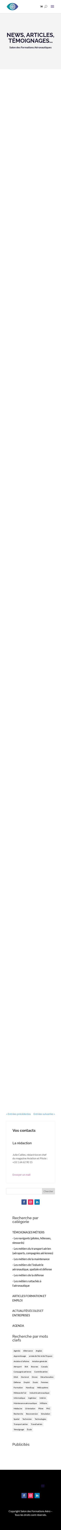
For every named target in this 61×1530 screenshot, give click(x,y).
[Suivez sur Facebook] (24, 1202)
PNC (48, 1408)
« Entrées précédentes (18, 1113)
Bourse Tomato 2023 (25, 517)
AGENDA (18, 1325)
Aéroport (18, 1366)
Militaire (43, 1403)
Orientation (30, 1408)
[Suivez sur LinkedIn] (37, 1202)
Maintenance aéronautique (25, 1403)
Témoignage (19, 1429)
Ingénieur (32, 1398)
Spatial (16, 1419)
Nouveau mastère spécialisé (23, 748)
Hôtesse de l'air (20, 1393)
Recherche (18, 1414)
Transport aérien (21, 1424)
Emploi (27, 1382)
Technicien (27, 1419)
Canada (44, 1366)
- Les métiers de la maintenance (31, 1259)
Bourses (34, 1366)
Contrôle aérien (41, 1371)
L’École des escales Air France (27, 443)
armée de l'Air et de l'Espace (40, 1356)
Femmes (44, 1382)
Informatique (19, 1398)
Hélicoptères (42, 1387)
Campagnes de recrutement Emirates (26, 587)
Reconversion (32, 1414)
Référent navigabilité (25, 252)
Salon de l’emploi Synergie (30, 829)
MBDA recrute (20, 313)
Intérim (43, 1398)
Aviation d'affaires (21, 1361)
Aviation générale (39, 1361)
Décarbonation (47, 1377)
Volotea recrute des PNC (29, 1070)
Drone (34, 1377)
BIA (26, 1366)
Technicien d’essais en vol (29, 120)
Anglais (39, 1351)
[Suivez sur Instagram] (30, 1202)
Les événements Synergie (29, 377)
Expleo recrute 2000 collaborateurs (25, 665)
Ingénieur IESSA (22, 184)
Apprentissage (20, 1356)
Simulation (45, 1414)
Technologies (40, 1419)
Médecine (18, 1408)
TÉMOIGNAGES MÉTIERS (28, 1232)
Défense (17, 1382)
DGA (16, 1377)
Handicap (30, 1387)
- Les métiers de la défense (28, 1275)
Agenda (17, 1351)
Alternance (28, 1351)
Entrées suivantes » (44, 1113)
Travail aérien (36, 1424)
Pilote (40, 1408)
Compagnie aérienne (22, 1371)
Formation (18, 1387)
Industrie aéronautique (39, 1393)
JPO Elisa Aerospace (25, 908)
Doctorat (25, 1377)
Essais (35, 1382)
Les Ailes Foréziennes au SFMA (28, 989)
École (29, 1429)
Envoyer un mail (21, 1174)
